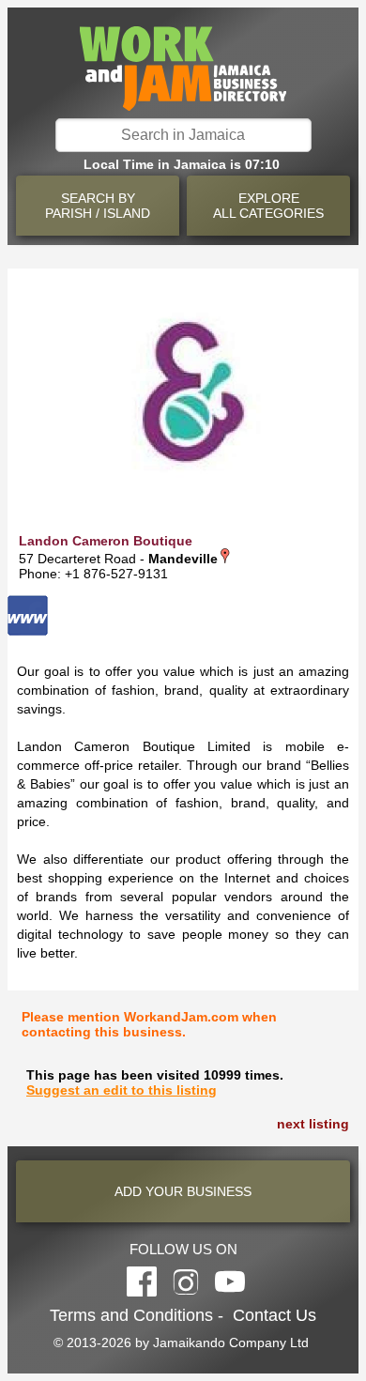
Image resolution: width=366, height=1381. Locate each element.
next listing (313, 1123)
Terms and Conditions (131, 1315)
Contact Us (274, 1315)
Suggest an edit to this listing (121, 1089)
